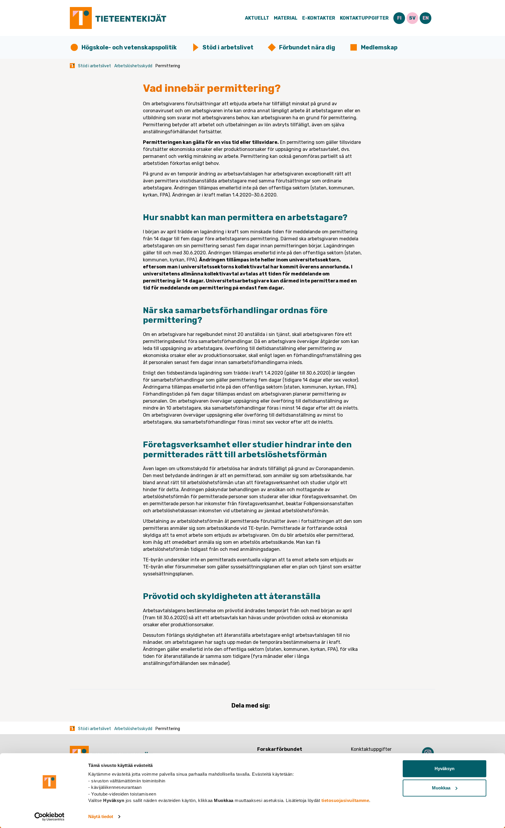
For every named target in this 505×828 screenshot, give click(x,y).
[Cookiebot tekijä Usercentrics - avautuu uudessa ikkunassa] (49, 816)
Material (286, 18)
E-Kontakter (318, 18)
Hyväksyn (444, 768)
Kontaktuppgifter (364, 18)
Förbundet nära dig (307, 47)
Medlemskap (379, 47)
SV (412, 18)
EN (426, 18)
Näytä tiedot (100, 816)
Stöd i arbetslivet (228, 47)
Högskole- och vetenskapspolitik (129, 47)
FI (399, 18)
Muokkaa (441, 787)
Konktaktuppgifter (371, 749)
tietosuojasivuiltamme (345, 800)
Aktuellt (257, 18)
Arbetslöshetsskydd (133, 65)
